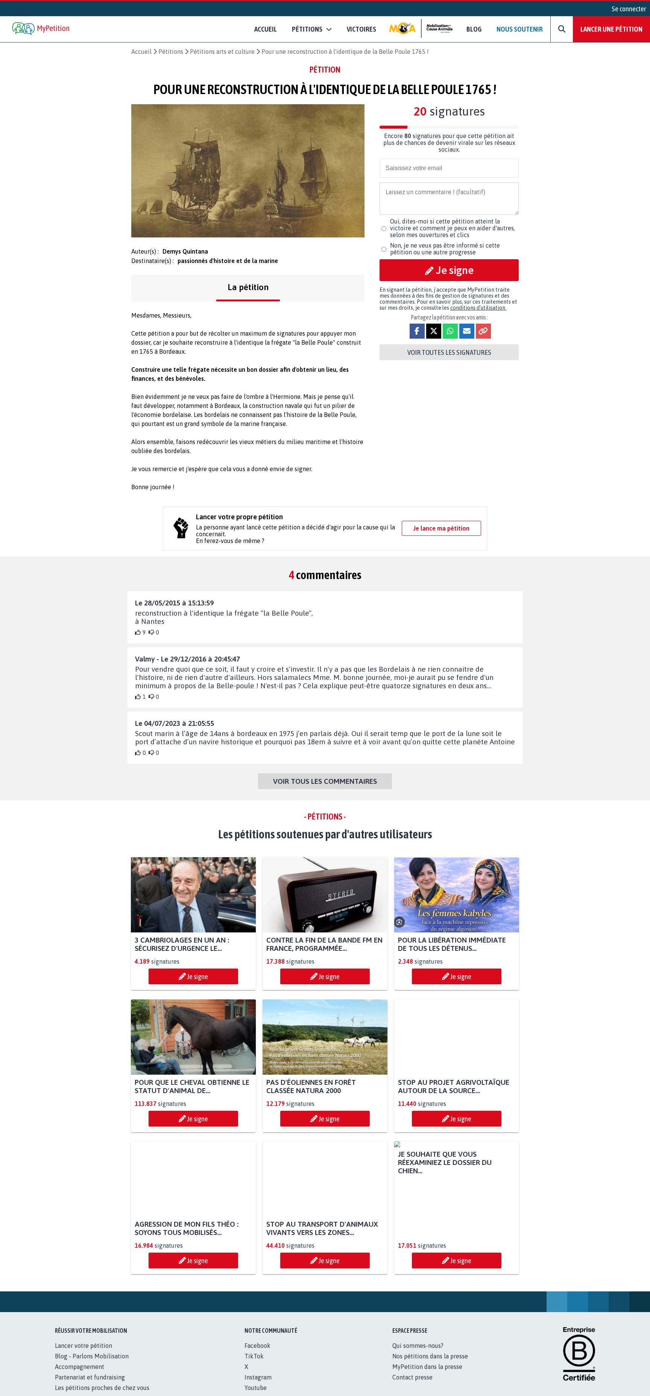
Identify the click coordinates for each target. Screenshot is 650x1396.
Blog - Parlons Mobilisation (92, 1364)
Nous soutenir (520, 29)
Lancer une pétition (611, 29)
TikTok (254, 1364)
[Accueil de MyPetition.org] (41, 29)
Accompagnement (79, 1375)
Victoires (361, 29)
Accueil (265, 29)
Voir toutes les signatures (449, 352)
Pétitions (170, 51)
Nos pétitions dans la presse (430, 1364)
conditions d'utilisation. (478, 308)
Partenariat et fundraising (90, 1385)
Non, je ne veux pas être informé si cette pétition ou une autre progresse (445, 248)
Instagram (258, 1385)
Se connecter (629, 9)
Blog (473, 29)
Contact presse (412, 1385)
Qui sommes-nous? (417, 1353)
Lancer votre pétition (83, 1353)
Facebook (257, 1353)
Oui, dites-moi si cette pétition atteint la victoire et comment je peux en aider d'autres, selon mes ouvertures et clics (452, 228)
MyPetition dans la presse (427, 1375)
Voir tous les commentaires (325, 781)
